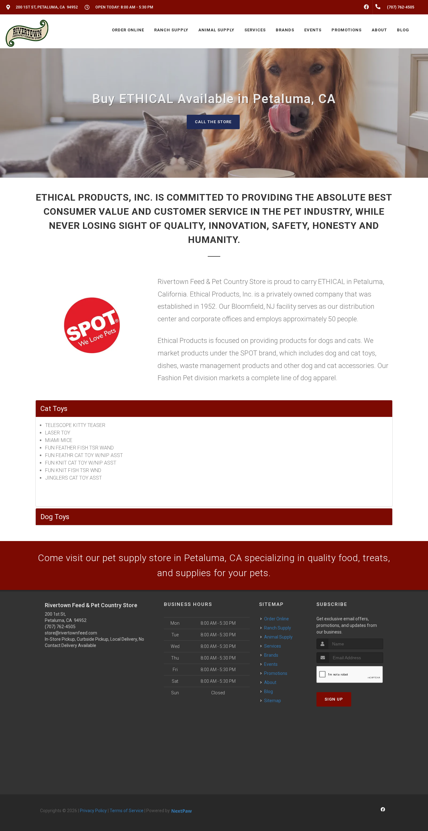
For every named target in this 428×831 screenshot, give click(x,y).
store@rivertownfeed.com (71, 632)
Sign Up (334, 699)
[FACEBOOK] (366, 7)
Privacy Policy (93, 810)
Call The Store (213, 121)
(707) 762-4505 (60, 626)
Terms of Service (127, 810)
